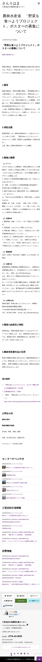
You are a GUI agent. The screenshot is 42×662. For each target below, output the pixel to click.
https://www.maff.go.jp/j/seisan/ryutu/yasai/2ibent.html (22, 401)
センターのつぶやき (17, 463)
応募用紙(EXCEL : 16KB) (12, 391)
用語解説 (14, 39)
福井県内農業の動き (23, 519)
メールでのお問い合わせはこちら (21, 647)
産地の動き (15, 519)
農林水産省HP (7, 54)
